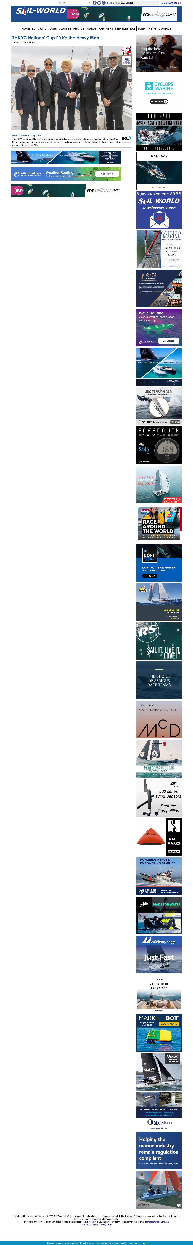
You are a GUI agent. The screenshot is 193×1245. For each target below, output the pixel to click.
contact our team (89, 1221)
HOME (26, 28)
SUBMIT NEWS (147, 28)
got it (145, 1243)
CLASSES (65, 28)
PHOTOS (78, 28)
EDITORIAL (39, 28)
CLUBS (52, 28)
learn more (134, 1243)
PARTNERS (106, 28)
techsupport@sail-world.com (157, 1221)
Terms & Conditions (89, 1224)
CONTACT (165, 28)
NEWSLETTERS (125, 28)
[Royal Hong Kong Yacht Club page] (126, 64)
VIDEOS (91, 28)
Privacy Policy (106, 1224)
